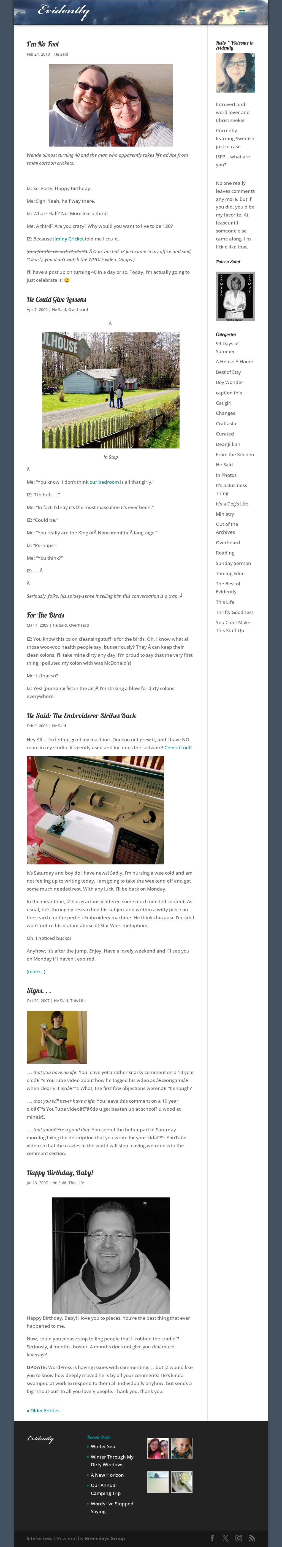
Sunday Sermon (233, 563)
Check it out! (178, 747)
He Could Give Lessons (56, 299)
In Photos (226, 475)
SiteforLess (39, 1538)
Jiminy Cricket (68, 239)
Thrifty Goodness (235, 612)
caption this (229, 393)
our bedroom (104, 482)
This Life (78, 1000)
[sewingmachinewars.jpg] (95, 860)
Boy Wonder (229, 382)
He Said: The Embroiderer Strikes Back (81, 715)
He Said (61, 54)
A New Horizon (107, 1475)
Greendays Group (105, 1538)
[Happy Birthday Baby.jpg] (111, 1310)
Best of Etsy (228, 372)
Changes (225, 413)
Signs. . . (39, 990)
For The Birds (45, 615)
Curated (225, 434)
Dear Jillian (228, 444)
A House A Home (234, 361)
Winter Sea (103, 1446)
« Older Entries (43, 1410)
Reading (225, 553)
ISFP (220, 156)
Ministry (225, 514)
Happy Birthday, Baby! (60, 1172)
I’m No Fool (42, 43)
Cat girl (224, 403)
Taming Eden (230, 573)
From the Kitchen (235, 454)
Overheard (78, 309)
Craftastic (226, 423)
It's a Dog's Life (232, 504)
